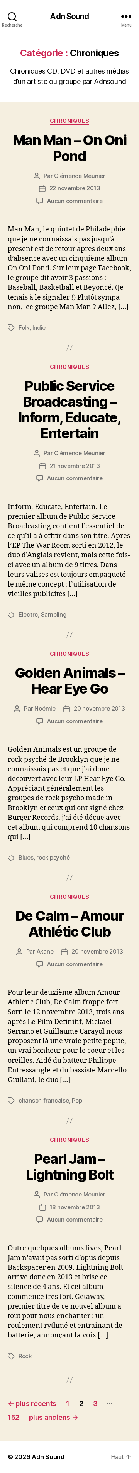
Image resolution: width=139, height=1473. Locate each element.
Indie (39, 327)
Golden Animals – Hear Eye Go (69, 680)
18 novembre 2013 (75, 1207)
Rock (25, 1356)
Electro (28, 614)
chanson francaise (44, 1100)
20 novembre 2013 (99, 708)
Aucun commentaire (75, 200)
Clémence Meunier (79, 175)
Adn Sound (69, 16)
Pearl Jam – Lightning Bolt (69, 1166)
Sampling (54, 614)
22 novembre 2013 (74, 188)
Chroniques (69, 120)
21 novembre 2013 (75, 465)
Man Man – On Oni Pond (69, 148)
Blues (26, 857)
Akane (45, 951)
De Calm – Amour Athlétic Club (69, 923)
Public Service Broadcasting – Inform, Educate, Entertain (69, 409)
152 (13, 1417)
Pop (77, 1100)
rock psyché (53, 857)
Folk (24, 327)
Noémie (44, 708)
